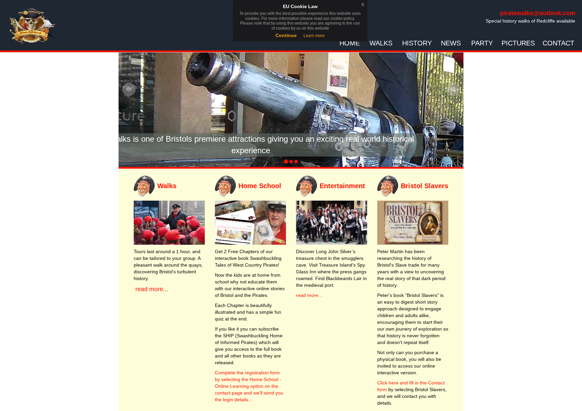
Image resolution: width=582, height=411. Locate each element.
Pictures (518, 43)
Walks (380, 43)
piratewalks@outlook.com (537, 13)
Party (482, 43)
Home (350, 43)
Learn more (314, 35)
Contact (558, 43)
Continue (286, 35)
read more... (151, 289)
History (417, 43)
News (451, 43)
